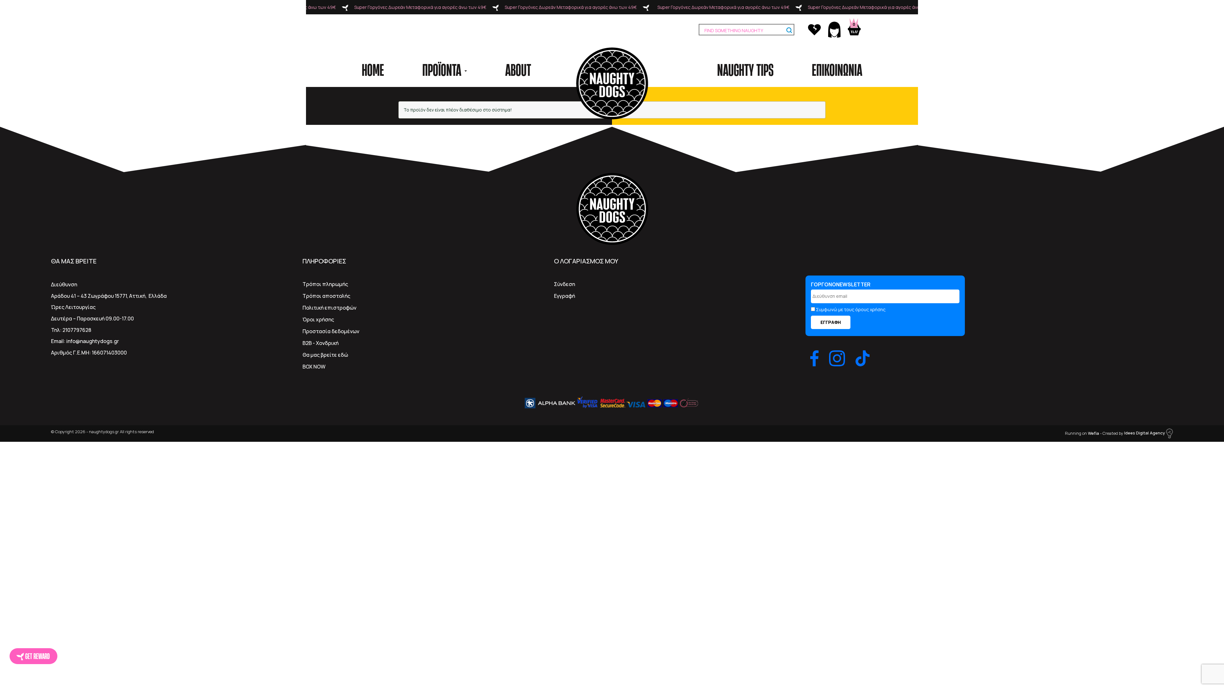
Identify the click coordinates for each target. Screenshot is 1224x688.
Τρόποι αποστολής (326, 295)
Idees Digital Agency (1145, 433)
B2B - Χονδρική (320, 343)
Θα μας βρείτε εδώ (325, 354)
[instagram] (837, 358)
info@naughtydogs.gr (92, 341)
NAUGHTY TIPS (745, 69)
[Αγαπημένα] (815, 29)
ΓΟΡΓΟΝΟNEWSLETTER (841, 284)
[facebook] (814, 358)
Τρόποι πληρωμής (325, 284)
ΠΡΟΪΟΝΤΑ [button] (443, 69)
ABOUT (518, 69)
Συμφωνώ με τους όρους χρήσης (850, 309)
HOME (373, 69)
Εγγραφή (564, 295)
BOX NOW (313, 366)
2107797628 (76, 329)
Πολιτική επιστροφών (329, 307)
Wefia (1093, 433)
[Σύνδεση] (834, 29)
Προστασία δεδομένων (330, 331)
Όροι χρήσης (318, 319)
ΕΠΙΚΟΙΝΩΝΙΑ (837, 69)
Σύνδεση (564, 284)
